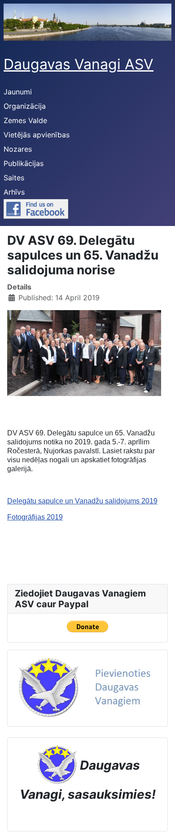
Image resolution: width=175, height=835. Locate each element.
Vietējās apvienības (37, 134)
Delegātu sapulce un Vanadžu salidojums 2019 (82, 501)
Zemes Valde (25, 120)
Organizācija (25, 106)
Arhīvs (14, 191)
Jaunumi (18, 91)
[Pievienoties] (87, 687)
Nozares (18, 149)
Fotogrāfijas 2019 (35, 517)
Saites (14, 177)
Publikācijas (24, 163)
